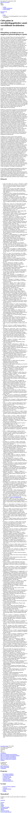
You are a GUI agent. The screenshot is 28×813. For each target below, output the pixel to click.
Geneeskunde (3, 753)
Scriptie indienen (6, 9)
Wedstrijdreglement (7, 788)
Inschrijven (3, 800)
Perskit (4, 790)
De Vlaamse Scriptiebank (8, 775)
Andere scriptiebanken (7, 8)
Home (4, 15)
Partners (4, 791)
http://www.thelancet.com (16, 497)
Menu (2, 4)
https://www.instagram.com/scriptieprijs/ (9, 754)
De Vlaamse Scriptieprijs (8, 773)
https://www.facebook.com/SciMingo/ (8, 756)
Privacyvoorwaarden (5, 767)
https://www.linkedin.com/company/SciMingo (10, 755)
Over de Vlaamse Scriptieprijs (9, 786)
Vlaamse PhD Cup (7, 776)
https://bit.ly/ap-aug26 (5, 2)
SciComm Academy (7, 777)
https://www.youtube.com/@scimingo (8, 757)
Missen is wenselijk (7, 779)
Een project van (4, 11)
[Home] (2, 12)
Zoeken (4, 7)
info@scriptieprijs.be (5, 766)
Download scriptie (4, 746)
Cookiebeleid (3, 768)
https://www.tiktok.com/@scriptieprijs (8, 759)
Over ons (5, 787)
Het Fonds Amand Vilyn (8, 781)
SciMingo (3, 760)
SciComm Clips (6, 778)
